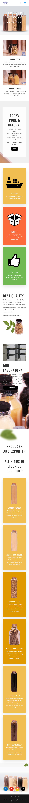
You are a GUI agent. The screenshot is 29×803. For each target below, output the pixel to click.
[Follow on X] (23, 789)
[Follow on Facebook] (6, 789)
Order (14, 149)
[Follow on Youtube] (11, 789)
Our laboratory (10, 387)
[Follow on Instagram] (17, 789)
